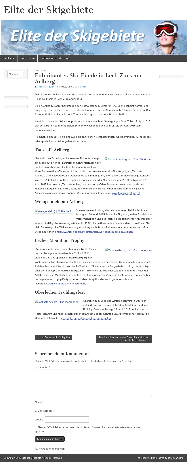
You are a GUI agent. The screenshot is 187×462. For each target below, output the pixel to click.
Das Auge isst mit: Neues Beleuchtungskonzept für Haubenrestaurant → (124, 339)
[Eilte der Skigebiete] (93, 27)
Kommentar (42, 367)
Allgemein (40, 70)
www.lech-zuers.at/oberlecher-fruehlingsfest (86, 317)
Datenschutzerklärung (54, 58)
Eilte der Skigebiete (49, 9)
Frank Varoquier (46, 86)
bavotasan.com (175, 458)
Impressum (27, 58)
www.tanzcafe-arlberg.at (126, 192)
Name (39, 401)
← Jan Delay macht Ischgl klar (53, 337)
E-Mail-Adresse (44, 410)
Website (39, 419)
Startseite (9, 58)
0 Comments (79, 86)
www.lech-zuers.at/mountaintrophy (66, 283)
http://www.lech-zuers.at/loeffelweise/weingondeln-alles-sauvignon (95, 231)
